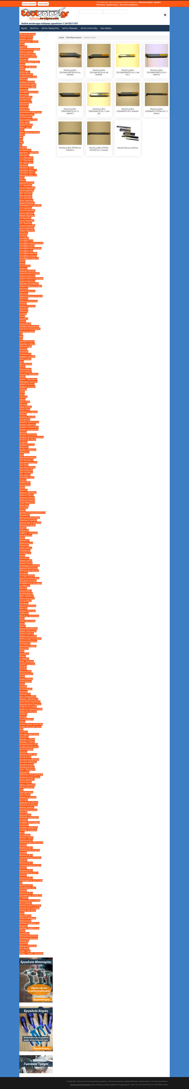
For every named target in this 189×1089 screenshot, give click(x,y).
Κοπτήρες (23, 732)
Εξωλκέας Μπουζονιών (29, 422)
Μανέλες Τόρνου (26, 837)
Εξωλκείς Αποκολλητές (29, 427)
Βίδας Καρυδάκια (26, 200)
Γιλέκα (21, 651)
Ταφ (21, 334)
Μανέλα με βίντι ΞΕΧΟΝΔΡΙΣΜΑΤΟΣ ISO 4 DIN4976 (156, 72)
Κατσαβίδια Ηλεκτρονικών (30, 248)
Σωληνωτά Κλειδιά (27, 331)
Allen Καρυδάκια (26, 193)
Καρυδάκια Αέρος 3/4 (28, 175)
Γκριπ (21, 361)
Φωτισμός (23, 507)
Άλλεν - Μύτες (25, 127)
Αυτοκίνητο (24, 558)
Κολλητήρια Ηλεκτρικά (28, 938)
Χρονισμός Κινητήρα (28, 580)
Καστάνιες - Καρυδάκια (29, 152)
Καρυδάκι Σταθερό (27, 344)
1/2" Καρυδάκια (25, 185)
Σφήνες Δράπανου (27, 784)
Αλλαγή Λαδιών (25, 560)
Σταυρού (23, 147)
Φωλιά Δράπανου (26, 787)
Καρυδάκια (23, 165)
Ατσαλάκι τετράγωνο (28, 830)
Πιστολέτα (23, 59)
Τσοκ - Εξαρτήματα (27, 769)
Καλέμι (22, 392)
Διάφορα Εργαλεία (27, 82)
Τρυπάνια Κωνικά (26, 764)
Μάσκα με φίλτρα (26, 633)
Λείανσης (23, 686)
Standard (23, 313)
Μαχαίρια (23, 349)
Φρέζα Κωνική (25, 920)
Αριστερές (23, 800)
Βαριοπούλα (24, 402)
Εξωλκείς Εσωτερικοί (28, 434)
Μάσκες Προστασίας (28, 631)
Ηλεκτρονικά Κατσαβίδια (29, 49)
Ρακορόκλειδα (25, 324)
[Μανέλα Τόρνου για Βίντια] (127, 133)
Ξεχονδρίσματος (26, 719)
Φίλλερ (22, 555)
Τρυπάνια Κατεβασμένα (29, 759)
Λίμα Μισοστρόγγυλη (28, 462)
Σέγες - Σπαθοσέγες (28, 67)
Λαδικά (22, 487)
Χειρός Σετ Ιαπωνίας (28, 711)
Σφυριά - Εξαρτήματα (28, 379)
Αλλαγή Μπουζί (26, 563)
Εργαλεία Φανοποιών (28, 568)
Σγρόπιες (23, 397)
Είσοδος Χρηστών (29, 4)
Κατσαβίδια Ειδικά (27, 245)
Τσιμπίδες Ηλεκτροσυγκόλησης (28, 944)
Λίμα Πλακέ (24, 465)
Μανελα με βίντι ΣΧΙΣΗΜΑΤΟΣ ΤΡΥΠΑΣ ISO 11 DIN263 (156, 111)
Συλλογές (23, 235)
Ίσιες (21, 142)
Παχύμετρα (24, 545)
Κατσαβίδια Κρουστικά (28, 92)
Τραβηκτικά (24, 613)
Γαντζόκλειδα (25, 266)
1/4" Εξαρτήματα (26, 160)
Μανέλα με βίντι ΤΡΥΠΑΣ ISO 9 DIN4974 (70, 149)
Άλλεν (21, 130)
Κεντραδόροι (24, 835)
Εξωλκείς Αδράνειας (27, 424)
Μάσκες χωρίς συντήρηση (30, 638)
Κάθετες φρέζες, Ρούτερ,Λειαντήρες (27, 53)
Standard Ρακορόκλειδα (29, 326)
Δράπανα (23, 47)
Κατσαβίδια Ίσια (26, 250)
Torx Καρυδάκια (25, 198)
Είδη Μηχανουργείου (74, 37)
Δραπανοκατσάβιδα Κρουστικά (27, 88)
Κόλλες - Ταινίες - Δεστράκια (31, 953)
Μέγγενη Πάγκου (26, 495)
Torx (21, 140)
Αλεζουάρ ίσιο (25, 815)
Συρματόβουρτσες (27, 502)
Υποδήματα (24, 658)
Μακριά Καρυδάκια (27, 203)
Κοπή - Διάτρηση (26, 661)
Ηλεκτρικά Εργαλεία (27, 34)
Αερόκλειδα (24, 104)
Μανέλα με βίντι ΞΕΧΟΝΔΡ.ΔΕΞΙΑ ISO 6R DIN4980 (99, 72)
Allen (21, 137)
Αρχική (61, 37)
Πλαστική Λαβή (25, 346)
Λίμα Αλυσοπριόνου (27, 457)
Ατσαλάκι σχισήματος (28, 827)
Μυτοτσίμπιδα (25, 364)
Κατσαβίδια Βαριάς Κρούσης (31, 243)
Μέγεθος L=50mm (27, 742)
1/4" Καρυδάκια (25, 208)
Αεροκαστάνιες (25, 102)
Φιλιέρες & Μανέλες (27, 797)
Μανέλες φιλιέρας (26, 807)
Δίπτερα (23, 716)
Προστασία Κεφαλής (28, 646)
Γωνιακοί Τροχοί (26, 36)
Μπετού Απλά (25, 671)
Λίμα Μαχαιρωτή (26, 460)
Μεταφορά (24, 603)
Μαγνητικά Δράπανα (28, 57)
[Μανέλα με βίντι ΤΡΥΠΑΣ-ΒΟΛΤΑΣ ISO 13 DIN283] (99, 133)
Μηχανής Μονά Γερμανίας (30, 704)
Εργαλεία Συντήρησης (28, 412)
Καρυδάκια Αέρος (26, 167)
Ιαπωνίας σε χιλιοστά (28, 805)
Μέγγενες (23, 490)
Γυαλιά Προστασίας (27, 621)
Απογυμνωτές (25, 354)
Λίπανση (23, 480)
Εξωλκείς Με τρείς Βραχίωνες (27, 445)
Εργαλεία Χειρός (26, 125)
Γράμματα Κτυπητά (27, 386)
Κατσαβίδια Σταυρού (28, 256)
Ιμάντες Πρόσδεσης (27, 606)
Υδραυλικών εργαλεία (28, 520)
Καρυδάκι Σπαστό (27, 341)
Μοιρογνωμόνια (26, 543)
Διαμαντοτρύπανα (27, 664)
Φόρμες (22, 656)
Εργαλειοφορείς (26, 593)
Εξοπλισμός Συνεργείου (29, 565)
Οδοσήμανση (24, 643)
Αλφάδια (22, 528)
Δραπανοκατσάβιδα (27, 84)
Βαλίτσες (23, 588)
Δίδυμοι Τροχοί (26, 39)
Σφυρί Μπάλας (25, 407)
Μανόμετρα (24, 941)
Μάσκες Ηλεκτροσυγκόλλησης (28, 627)
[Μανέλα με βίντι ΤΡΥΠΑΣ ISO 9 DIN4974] (70, 133)
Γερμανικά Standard (27, 271)
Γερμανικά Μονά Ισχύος (29, 273)
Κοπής (22, 684)
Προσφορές (24, 948)
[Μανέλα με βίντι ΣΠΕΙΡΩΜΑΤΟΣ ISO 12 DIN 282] (99, 94)
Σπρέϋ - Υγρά (25, 951)
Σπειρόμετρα (24, 550)
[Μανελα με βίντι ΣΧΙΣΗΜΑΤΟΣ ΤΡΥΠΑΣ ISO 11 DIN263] (156, 94)
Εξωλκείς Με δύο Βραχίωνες (31, 437)
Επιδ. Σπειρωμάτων (27, 696)
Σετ (20, 145)
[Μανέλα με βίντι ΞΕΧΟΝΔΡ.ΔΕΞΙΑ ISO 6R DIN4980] (99, 55)
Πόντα (22, 394)
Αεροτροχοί (24, 109)
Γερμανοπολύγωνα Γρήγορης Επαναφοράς (29, 282)
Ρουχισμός (24, 648)
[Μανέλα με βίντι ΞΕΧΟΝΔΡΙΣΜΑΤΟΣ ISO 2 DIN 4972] (127, 55)
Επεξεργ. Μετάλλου (27, 910)
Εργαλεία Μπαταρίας (28, 77)
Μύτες (22, 135)
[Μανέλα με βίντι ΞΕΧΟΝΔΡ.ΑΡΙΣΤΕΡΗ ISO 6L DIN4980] (70, 55)
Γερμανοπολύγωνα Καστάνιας (27, 292)
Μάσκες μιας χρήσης (28, 636)
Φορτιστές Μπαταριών (29, 578)
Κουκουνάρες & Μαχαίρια (30, 522)
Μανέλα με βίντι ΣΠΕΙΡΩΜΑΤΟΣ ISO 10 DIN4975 (70, 111)
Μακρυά (22, 180)
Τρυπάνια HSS (25, 757)
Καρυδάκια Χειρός (26, 183)
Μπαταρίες (24, 94)
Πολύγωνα (23, 311)
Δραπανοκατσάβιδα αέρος (30, 112)
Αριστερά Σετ (25, 694)
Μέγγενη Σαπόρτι (27, 497)
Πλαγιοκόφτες (25, 369)
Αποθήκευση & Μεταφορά (30, 583)
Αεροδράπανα (25, 99)
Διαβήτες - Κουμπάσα (28, 533)
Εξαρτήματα (24, 155)
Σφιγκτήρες (24, 505)
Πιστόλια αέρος (25, 117)
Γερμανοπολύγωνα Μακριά (30, 286)
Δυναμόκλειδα (25, 150)
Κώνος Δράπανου (27, 779)
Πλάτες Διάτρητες (27, 598)
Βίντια (22, 832)
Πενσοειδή (23, 351)
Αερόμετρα (24, 107)
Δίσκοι (22, 676)
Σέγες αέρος (24, 122)
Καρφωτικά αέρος (26, 115)
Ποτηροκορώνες (26, 674)
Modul (22, 913)
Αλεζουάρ (23, 812)
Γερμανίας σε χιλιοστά (28, 802)
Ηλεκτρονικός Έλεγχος (29, 570)
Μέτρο (22, 538)
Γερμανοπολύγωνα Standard (31, 278)
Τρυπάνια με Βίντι (27, 767)
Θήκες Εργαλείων (26, 596)
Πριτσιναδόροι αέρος (28, 120)
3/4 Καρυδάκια (25, 218)
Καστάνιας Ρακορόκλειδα (29, 329)
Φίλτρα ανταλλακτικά (28, 641)
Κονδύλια (23, 714)
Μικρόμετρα (24, 540)
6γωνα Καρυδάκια (26, 190)
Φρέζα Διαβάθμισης (27, 918)
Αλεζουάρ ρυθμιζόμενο (29, 817)
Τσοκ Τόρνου (24, 795)
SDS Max (23, 666)
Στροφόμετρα (25, 553)
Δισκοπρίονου (25, 681)
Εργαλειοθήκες (25, 590)
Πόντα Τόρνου (25, 782)
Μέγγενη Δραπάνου (28, 492)
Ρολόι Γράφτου (25, 548)
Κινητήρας (23, 573)
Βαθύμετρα (24, 530)
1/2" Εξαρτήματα (26, 157)
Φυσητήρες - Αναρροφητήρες (26, 73)
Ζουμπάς (23, 389)
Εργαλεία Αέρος (25, 97)
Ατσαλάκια (23, 820)
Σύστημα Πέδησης (27, 575)
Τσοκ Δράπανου (26, 792)
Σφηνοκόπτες (25, 915)
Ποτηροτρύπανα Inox (28, 744)
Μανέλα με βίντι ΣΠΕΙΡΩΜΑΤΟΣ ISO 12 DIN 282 (99, 111)
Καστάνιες (23, 233)
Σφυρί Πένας (24, 409)
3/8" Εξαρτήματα (26, 162)
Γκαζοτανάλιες (25, 359)
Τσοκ (21, 789)
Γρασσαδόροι (24, 485)
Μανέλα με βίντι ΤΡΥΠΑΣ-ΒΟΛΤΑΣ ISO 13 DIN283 (99, 149)
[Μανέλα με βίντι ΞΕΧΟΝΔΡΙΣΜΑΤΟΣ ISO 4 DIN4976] (156, 55)
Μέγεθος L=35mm (27, 739)
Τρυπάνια (23, 752)
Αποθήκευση (24, 585)
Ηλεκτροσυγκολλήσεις (28, 936)
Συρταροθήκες (25, 601)
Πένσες (22, 366)
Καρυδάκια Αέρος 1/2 (28, 170)
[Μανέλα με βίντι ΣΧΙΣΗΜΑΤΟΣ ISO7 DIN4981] (127, 94)
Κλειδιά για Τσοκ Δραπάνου (31, 774)
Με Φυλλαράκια (25, 689)
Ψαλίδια (22, 376)
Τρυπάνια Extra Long (28, 754)
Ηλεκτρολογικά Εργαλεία (29, 517)
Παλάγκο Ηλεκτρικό (27, 611)
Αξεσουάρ (23, 79)
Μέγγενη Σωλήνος (27, 500)
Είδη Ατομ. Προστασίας (29, 616)
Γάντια (22, 618)
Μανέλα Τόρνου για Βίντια (128, 148)
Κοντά (22, 177)
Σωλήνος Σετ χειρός (28, 706)
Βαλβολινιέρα (25, 482)
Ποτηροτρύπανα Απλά (29, 747)
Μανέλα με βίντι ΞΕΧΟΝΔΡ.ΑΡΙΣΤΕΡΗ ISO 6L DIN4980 (70, 72)
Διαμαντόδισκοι (26, 679)
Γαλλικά (22, 263)
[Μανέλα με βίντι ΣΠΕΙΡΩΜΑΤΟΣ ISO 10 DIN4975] (70, 94)
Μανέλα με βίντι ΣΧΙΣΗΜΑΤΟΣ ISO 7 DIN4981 (27, 888)
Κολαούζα (23, 691)
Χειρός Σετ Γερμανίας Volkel (31, 709)
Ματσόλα (23, 404)
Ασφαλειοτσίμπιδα (27, 356)
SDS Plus (23, 669)
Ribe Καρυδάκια (25, 195)
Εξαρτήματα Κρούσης (28, 381)
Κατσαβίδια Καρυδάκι (28, 253)
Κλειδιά (22, 261)
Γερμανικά (23, 268)
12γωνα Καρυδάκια (27, 188)
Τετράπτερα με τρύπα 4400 (31, 724)
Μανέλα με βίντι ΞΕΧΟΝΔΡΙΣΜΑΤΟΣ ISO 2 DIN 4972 (127, 72)
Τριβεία (22, 69)
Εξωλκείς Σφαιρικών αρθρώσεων (27, 450)
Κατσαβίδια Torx (26, 240)
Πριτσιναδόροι (25, 371)
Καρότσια (23, 608)
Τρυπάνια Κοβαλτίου (28, 762)
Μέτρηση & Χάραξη (27, 525)
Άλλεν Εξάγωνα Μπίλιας (29, 132)
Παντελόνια (24, 653)
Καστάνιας (23, 288)
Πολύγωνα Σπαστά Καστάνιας (27, 307)
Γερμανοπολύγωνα (27, 276)
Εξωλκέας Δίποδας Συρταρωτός (27, 418)
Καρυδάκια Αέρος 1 (27, 172)
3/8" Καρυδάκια (25, 223)
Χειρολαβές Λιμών (26, 477)
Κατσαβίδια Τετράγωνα (29, 258)
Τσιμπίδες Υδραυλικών (28, 374)
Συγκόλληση (24, 933)
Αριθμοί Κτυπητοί (27, 384)
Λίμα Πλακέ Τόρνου (27, 467)
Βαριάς (22, 316)
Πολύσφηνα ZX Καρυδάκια (30, 205)
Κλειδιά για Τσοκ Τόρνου (29, 777)
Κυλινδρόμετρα (25, 535)
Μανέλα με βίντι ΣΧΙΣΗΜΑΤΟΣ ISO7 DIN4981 (128, 110)
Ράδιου (22, 721)
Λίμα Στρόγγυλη (26, 470)
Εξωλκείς (23, 414)
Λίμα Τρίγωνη (25, 475)
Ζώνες (22, 623)
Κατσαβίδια (24, 238)
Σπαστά (22, 321)
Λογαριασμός (43, 4)
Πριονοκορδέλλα (26, 749)
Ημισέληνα (23, 318)
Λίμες (21, 454)
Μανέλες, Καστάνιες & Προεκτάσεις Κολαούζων (29, 700)
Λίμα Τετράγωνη (26, 472)
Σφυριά (22, 399)
